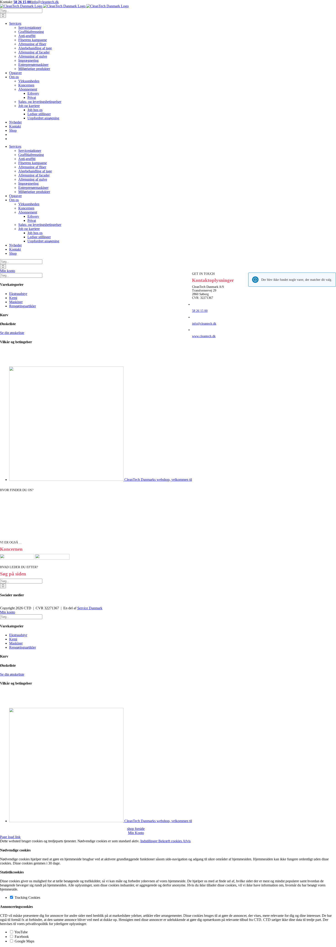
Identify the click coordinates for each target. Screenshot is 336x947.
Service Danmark (89, 608)
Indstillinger (149, 841)
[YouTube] (6, 604)
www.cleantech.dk (204, 336)
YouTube (21, 932)
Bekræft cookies (170, 841)
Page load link (10, 837)
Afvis (187, 841)
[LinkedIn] (4, 604)
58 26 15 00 (22, 2)
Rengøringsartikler (22, 306)
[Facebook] (1, 604)
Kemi (13, 298)
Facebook (21, 937)
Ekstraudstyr (18, 294)
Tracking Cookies (27, 897)
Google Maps (24, 941)
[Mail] (9, 604)
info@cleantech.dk (45, 2)
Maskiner (16, 302)
